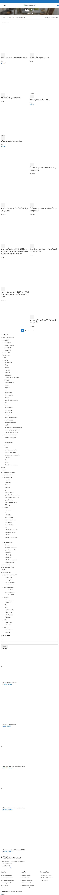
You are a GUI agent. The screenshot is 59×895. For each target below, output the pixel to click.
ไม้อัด (5, 619)
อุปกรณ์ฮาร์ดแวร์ (8, 477)
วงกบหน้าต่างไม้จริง (9, 595)
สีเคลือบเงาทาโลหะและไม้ (11, 417)
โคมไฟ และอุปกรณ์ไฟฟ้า (8, 567)
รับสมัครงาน (5, 885)
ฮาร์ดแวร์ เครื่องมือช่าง (7, 475)
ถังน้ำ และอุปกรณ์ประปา (8, 337)
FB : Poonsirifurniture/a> (47, 877)
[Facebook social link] (29, 1)
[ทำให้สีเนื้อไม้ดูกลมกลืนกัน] (44, 38)
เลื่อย (6, 540)
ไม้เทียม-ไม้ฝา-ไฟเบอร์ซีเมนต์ (12, 377)
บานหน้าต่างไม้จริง (9, 585)
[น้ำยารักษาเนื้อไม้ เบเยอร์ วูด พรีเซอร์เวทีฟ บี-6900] (44, 230)
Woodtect (32, 173)
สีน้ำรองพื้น (7, 415)
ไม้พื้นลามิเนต (8, 612)
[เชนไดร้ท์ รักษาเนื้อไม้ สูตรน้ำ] (17, 666)
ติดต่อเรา (4, 888)
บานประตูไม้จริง (9, 580)
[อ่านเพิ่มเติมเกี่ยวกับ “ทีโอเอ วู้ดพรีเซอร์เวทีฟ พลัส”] (32, 96)
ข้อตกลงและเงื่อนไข (7, 875)
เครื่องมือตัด (8, 535)
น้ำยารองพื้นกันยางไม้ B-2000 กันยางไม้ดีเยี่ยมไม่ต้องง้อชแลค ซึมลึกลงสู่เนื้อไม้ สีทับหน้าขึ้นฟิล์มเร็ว (15, 251)
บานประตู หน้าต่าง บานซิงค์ (10, 575)
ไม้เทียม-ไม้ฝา (8, 375)
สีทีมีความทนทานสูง (8, 420)
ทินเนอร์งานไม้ (8, 362)
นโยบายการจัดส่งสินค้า (27, 880)
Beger (31, 61)
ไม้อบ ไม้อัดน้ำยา (9, 630)
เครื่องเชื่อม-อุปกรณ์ (9, 562)
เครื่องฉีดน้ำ (8, 552)
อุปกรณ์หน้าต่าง (9, 500)
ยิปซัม (5, 357)
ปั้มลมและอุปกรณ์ (9, 545)
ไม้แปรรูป (6, 627)
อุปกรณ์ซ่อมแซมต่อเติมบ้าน (8, 472)
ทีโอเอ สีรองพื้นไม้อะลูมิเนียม (11, 141)
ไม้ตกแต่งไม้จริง (9, 602)
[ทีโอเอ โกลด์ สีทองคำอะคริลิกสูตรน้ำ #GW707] (21, 830)
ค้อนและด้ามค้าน (9, 525)
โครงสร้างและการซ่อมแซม (11, 465)
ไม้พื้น (5, 605)
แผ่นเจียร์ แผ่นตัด (9, 517)
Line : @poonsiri (45, 880)
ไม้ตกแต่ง (6, 597)
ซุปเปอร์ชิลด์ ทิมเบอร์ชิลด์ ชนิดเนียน (14, 58)
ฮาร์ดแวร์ (6, 507)
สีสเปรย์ (7, 397)
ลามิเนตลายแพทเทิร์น (9, 345)
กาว (6, 512)
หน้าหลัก (3, 17)
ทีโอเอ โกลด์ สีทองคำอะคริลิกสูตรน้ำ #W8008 (13, 766)
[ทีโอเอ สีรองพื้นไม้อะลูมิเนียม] (15, 120)
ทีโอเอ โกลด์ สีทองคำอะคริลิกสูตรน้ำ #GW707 (13, 850)
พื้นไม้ (6, 365)
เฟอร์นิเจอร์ (7, 372)
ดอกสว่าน (7, 480)
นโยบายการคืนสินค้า (27, 888)
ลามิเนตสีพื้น (7, 352)
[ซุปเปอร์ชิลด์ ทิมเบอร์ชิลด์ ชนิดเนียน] (15, 38)
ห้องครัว (4, 467)
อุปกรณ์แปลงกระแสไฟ (10, 550)
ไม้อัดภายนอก (8, 622)
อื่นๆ (6, 460)
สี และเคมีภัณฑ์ (6, 355)
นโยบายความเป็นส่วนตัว (28, 885)
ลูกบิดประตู (7, 487)
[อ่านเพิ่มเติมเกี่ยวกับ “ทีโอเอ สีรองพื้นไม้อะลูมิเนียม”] (3, 138)
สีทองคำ (7, 385)
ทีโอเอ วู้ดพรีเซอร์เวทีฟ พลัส (40, 99)
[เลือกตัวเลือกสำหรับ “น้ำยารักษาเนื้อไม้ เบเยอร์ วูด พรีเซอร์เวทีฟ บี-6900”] (32, 246)
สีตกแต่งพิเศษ (7, 380)
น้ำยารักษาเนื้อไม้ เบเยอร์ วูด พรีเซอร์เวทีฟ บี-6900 (43, 250)
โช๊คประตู (7, 505)
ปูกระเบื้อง (7, 457)
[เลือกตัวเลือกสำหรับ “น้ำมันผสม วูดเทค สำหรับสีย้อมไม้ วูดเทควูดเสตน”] (32, 164)
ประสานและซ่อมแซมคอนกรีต (12, 455)
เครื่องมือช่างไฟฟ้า (8, 542)
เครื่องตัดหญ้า (8, 555)
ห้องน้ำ (4, 470)
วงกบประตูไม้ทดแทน (10, 592)
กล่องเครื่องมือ (8, 522)
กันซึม (6, 447)
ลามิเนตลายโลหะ (8, 347)
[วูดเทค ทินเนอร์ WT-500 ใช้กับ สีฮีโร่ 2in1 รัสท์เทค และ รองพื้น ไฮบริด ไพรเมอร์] (15, 273)
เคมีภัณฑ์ (6, 445)
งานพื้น (6, 425)
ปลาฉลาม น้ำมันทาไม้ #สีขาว (9, 724)
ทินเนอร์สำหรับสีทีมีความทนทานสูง (13, 427)
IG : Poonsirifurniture (46, 875)
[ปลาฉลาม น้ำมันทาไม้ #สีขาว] (21, 704)
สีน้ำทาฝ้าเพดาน (9, 407)
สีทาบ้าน (6, 405)
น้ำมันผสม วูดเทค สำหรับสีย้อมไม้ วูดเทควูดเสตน (43, 168)
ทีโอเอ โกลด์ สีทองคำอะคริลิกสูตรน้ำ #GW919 (13, 808)
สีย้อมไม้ (7, 367)
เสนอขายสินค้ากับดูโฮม (8, 880)
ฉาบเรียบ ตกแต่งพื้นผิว (10, 452)
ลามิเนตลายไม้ (7, 350)
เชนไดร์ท (7, 370)
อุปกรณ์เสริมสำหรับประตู (11, 502)
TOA (2, 61)
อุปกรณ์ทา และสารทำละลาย (10, 435)
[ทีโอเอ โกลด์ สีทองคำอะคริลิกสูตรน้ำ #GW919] (21, 788)
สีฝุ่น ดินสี (7, 387)
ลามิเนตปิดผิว (5, 340)
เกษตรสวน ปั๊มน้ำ (6, 565)
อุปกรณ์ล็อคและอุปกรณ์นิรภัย (12, 497)
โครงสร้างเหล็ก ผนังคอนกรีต (12, 432)
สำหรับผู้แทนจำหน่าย (7, 877)
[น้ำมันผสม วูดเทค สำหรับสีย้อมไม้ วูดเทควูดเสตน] (44, 120)
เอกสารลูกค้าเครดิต (7, 883)
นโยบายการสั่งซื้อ (26, 875)
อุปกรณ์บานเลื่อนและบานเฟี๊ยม (12, 495)
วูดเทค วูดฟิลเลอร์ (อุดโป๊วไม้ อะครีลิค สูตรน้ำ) (43, 321)
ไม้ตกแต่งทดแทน (9, 600)
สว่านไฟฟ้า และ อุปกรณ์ (10, 547)
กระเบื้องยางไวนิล (9, 610)
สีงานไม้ (6, 360)
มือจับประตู (7, 485)
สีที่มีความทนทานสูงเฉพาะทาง (12, 430)
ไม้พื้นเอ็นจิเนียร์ (9, 615)
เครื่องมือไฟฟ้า (8, 515)
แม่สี (6, 402)
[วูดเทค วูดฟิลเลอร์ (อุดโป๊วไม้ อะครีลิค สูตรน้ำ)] (44, 273)
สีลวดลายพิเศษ (8, 392)
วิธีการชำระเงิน (25, 877)
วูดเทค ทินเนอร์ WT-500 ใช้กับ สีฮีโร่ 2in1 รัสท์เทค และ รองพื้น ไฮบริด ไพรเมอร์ (15, 294)
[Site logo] (29, 5)
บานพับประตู (8, 482)
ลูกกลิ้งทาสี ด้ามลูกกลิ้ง (10, 437)
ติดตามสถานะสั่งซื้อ (26, 883)
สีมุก (6, 390)
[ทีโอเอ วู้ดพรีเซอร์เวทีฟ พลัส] (44, 78)
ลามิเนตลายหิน (7, 342)
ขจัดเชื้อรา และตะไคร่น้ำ (11, 450)
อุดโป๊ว (6, 462)
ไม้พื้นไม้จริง (8, 617)
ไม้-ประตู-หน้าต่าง (6, 572)
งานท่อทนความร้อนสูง (10, 422)
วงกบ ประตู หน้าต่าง (8, 587)
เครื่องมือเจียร (8, 557)
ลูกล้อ (6, 490)
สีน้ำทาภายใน (8, 412)
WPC (6, 607)
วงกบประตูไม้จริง (9, 590)
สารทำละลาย (8, 440)
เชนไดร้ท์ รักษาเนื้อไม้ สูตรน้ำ (9, 682)
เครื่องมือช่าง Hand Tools (10, 520)
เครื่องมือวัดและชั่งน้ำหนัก (11, 537)
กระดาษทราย (8, 510)
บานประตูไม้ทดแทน (10, 582)
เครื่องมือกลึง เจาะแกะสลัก (11, 530)
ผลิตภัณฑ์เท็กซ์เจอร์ (9, 382)
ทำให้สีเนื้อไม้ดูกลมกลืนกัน (39, 58)
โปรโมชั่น (4, 570)
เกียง (6, 527)
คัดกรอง (4, 646)
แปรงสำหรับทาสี (9, 442)
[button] (3, 55)
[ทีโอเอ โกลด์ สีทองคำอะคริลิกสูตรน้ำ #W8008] (21, 746)
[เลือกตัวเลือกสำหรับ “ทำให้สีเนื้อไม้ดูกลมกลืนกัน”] (32, 55)
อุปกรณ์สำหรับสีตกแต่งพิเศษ (11, 400)
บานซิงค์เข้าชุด (8, 577)
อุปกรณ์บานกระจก (9, 492)
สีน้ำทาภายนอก (8, 410)
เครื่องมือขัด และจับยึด (10, 532)
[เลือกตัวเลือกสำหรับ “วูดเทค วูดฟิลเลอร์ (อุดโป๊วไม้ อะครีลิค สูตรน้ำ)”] (32, 317)
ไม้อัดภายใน (8, 625)
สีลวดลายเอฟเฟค (9, 395)
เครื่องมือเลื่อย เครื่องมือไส (11, 560)
